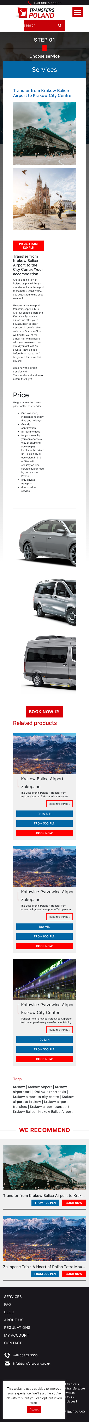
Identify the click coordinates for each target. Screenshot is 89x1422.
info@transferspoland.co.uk (32, 1363)
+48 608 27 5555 (47, 3)
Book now (42, 711)
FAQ (7, 1304)
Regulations (17, 1327)
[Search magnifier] (59, 25)
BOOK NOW (44, 833)
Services (13, 1297)
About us (13, 1320)
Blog (9, 1312)
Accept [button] (34, 1409)
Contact (13, 1343)
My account (16, 1335)
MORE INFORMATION (59, 804)
